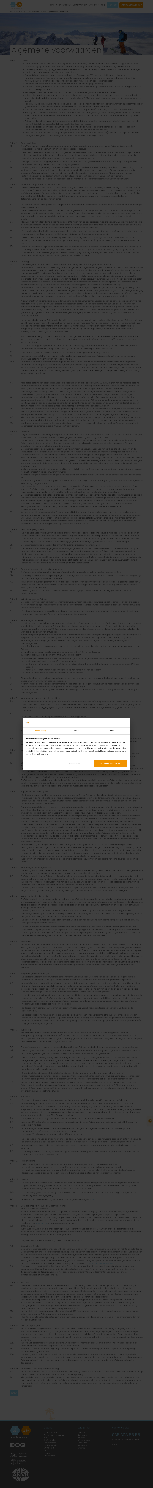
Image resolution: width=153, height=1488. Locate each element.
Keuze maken (74, 763)
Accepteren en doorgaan (110, 763)
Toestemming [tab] (40, 731)
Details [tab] (76, 731)
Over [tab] (112, 731)
